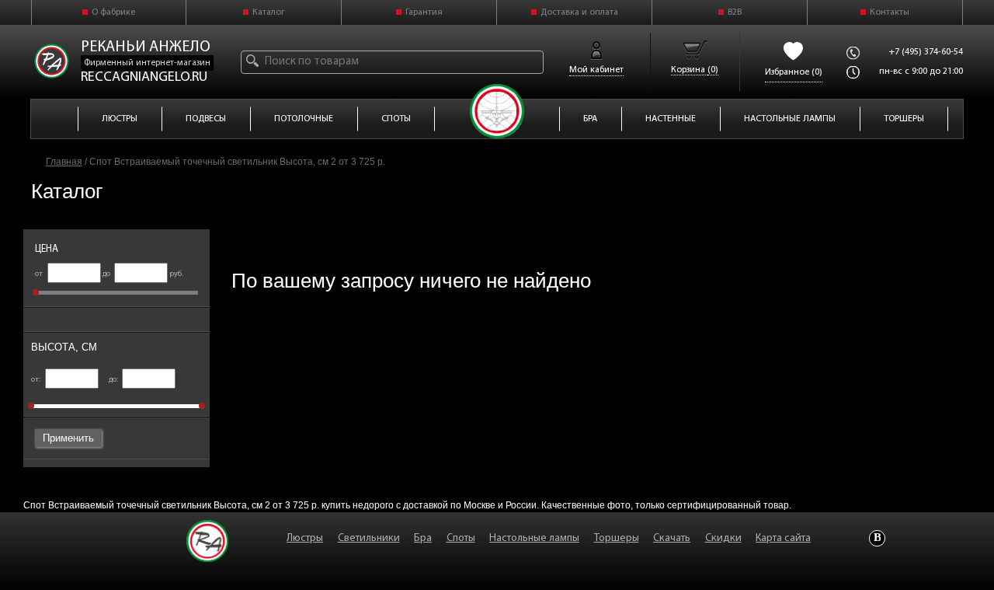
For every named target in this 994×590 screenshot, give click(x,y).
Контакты (889, 12)
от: (36, 379)
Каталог (268, 12)
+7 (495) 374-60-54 (926, 52)
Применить (68, 438)
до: (114, 379)
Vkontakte (877, 538)
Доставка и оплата (579, 12)
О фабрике (113, 12)
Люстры (305, 538)
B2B (735, 12)
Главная (64, 161)
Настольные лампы (534, 538)
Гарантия (424, 12)
